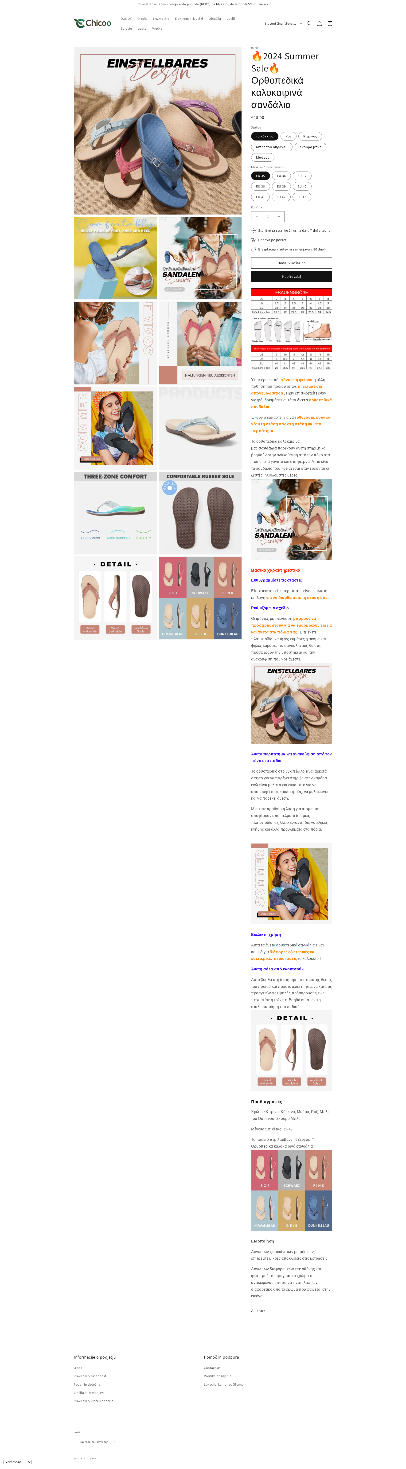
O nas (78, 1368)
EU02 (86, 1458)
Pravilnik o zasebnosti (90, 1376)
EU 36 (281, 176)
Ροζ (288, 136)
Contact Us (212, 1368)
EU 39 (281, 186)
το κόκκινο (264, 136)
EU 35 (260, 176)
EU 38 (260, 186)
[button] (309, 23)
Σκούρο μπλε (310, 147)
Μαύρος (262, 157)
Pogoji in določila (87, 1384)
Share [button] (261, 1311)
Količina (256, 207)
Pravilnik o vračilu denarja (93, 1401)
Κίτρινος (310, 136)
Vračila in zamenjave (89, 1393)
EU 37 (302, 176)
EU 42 (281, 197)
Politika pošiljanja (217, 1376)
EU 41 (260, 197)
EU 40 (302, 186)
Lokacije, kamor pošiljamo (224, 1384)
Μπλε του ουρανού (272, 147)
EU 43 (301, 197)
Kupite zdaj (291, 276)
